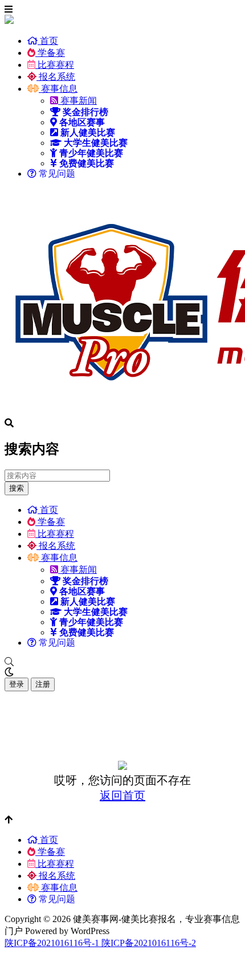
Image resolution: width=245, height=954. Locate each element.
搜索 (16, 488)
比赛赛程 (54, 65)
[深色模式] (122, 672)
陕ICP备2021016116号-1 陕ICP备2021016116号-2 (100, 943)
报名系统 (55, 76)
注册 (42, 684)
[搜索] (122, 662)
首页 (48, 41)
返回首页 (122, 795)
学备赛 (50, 53)
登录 (16, 684)
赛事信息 (58, 88)
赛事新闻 (77, 100)
